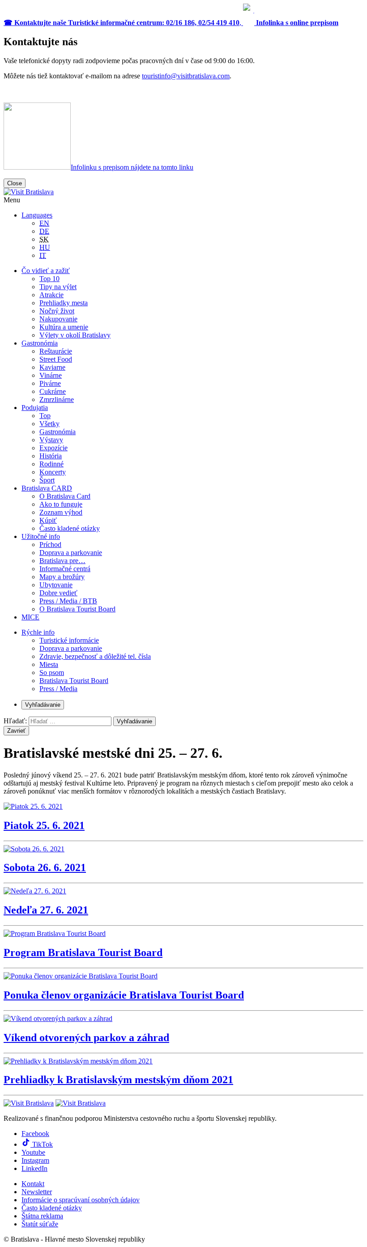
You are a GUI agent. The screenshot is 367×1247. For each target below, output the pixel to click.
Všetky (49, 423)
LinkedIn (34, 1168)
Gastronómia (39, 343)
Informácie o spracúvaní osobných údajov (80, 1200)
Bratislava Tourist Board (73, 680)
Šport (47, 480)
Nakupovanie (58, 319)
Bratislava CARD (46, 488)
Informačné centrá (64, 568)
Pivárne (50, 383)
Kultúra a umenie (63, 327)
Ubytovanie (56, 585)
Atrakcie (51, 295)
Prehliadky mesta (63, 303)
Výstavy (51, 440)
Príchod (50, 544)
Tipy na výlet (58, 286)
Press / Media (58, 688)
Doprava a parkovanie (70, 552)
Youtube (33, 1152)
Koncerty (52, 472)
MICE (30, 617)
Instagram (35, 1160)
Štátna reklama (42, 1216)
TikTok (41, 1144)
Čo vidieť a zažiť (45, 270)
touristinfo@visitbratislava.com (186, 76)
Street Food (55, 359)
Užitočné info (40, 536)
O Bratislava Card (64, 496)
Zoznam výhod (60, 512)
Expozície (53, 448)
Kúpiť (48, 520)
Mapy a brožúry (62, 577)
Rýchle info (38, 632)
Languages (36, 215)
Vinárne (50, 375)
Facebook (35, 1133)
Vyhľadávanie (42, 704)
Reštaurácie (55, 351)
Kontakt (32, 1183)
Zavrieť (16, 730)
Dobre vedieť (58, 593)
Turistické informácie (69, 640)
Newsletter (36, 1192)
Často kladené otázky (69, 528)
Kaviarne (52, 367)
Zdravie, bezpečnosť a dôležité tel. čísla (95, 656)
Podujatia (34, 407)
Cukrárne (52, 391)
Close (14, 183)
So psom (51, 672)
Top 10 (49, 278)
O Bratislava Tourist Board (77, 609)
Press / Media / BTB (68, 601)
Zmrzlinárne (56, 399)
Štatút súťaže (39, 1224)
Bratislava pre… (62, 560)
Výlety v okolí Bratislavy (75, 335)
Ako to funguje (60, 504)
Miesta (48, 664)
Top (45, 415)
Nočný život (56, 311)
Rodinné (51, 464)
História (50, 456)
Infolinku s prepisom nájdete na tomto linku (132, 167)
